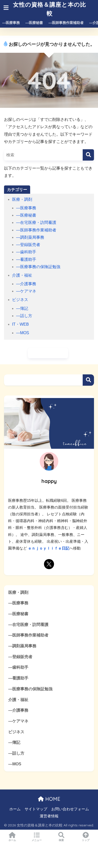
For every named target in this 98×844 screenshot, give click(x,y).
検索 (88, 380)
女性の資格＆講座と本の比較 (49, 9)
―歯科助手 (26, 252)
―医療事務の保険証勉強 (38, 267)
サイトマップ (36, 809)
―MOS (22, 333)
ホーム (15, 809)
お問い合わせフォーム (70, 809)
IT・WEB (20, 324)
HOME (52, 799)
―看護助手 (26, 259)
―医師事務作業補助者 (66, 23)
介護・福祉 (22, 275)
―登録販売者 (28, 244)
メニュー (37, 840)
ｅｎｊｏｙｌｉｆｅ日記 (48, 548)
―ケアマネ (26, 291)
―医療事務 (11, 23)
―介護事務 (26, 284)
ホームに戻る (50, 353)
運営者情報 (49, 816)
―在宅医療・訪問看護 (36, 222)
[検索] (88, 155)
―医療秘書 (34, 23)
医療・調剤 (22, 199)
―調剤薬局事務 (30, 237)
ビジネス (20, 299)
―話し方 (24, 316)
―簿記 (22, 308)
